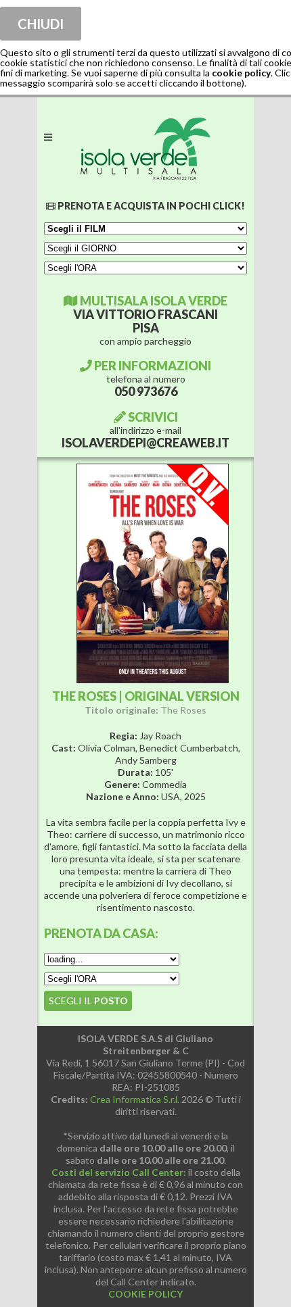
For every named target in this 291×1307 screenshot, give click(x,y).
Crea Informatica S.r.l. (134, 1099)
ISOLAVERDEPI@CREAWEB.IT (145, 442)
